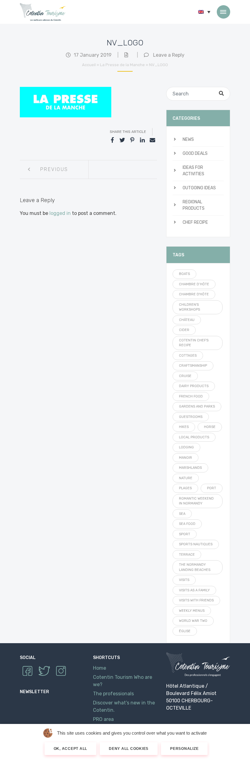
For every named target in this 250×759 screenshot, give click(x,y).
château (187, 320)
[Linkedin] (142, 140)
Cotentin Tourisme (43, 12)
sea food (187, 524)
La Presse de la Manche (122, 64)
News (188, 139)
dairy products (194, 386)
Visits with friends (196, 600)
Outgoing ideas (199, 188)
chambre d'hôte (194, 294)
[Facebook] (112, 140)
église (185, 631)
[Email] (152, 140)
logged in (60, 213)
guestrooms (190, 417)
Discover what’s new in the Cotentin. (124, 706)
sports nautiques (195, 544)
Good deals (195, 153)
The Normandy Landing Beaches (194, 567)
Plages (185, 488)
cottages (188, 356)
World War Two (193, 621)
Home (99, 668)
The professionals (113, 694)
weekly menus (192, 611)
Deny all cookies (128, 749)
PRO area (103, 719)
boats (184, 274)
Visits (184, 580)
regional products (194, 205)
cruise (185, 376)
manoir (185, 458)
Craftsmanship (193, 366)
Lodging (186, 447)
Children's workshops (189, 307)
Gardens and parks (197, 406)
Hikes (184, 427)
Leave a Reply (168, 55)
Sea (182, 514)
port (211, 488)
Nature (185, 478)
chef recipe (195, 222)
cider (184, 330)
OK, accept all (71, 749)
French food (191, 396)
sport (184, 534)
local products (194, 437)
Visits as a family (194, 590)
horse (210, 427)
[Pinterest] (132, 140)
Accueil (89, 64)
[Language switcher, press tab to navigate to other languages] (204, 12)
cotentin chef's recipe (194, 342)
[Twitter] (122, 140)
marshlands (190, 468)
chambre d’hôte (194, 284)
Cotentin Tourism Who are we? (122, 680)
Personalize (184, 749)
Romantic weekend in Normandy (196, 501)
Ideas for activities (193, 170)
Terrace (187, 555)
